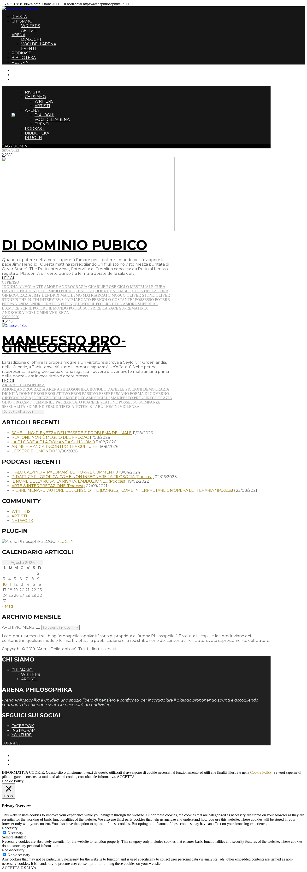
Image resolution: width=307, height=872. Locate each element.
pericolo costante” (113, 300)
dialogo (85, 291)
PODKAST (21, 53)
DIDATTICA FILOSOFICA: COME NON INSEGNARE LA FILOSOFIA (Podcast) (83, 476)
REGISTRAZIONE (27, 75)
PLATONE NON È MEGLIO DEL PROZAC (50, 437)
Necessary (15, 833)
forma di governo (149, 394)
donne (102, 291)
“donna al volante (22, 287)
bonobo (98, 389)
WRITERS (30, 25)
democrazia (156, 389)
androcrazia (73, 287)
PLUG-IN (20, 62)
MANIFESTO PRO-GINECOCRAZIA (64, 344)
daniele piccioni (19, 291)
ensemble (120, 291)
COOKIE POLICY (26, 764)
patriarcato (78, 300)
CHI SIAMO (22, 21)
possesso (144, 300)
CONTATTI (21, 70)
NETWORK (22, 520)
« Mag (7, 606)
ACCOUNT (21, 79)
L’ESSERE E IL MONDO (33, 451)
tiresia (66, 406)
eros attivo (57, 394)
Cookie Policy (261, 772)
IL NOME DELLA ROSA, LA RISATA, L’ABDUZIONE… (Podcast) (69, 481)
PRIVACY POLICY (27, 760)
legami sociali (94, 398)
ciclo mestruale (135, 287)
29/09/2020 (10, 317)
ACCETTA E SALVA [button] (19, 868)
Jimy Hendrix (45, 295)
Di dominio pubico (56, 291)
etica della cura (150, 291)
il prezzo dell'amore (54, 398)
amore (51, 287)
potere (162, 300)
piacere (91, 402)
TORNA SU (11, 743)
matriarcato (97, 295)
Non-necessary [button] (13, 850)
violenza (59, 312)
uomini (41, 312)
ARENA (18, 35)
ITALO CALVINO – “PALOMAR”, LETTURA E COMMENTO (65, 472)
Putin (66, 304)
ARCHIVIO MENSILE (21, 627)
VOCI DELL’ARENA (38, 44)
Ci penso (10, 282)
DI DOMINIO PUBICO (74, 245)
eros (39, 394)
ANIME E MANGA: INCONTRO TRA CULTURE (54, 446)
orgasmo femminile (34, 402)
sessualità (13, 406)
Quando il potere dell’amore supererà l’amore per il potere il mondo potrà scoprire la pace (80, 306)
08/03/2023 (10, 150)
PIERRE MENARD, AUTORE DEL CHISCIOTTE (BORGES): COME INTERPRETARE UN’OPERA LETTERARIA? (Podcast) (123, 490)
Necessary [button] (10, 828)
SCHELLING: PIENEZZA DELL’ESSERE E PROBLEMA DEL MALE (72, 433)
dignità (10, 394)
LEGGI (8, 278)
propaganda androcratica (31, 304)
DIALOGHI (31, 39)
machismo (71, 295)
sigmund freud (42, 406)
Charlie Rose (102, 287)
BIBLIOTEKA (24, 57)
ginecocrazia (16, 295)
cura (159, 287)
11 (9, 584)
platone (109, 402)
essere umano (114, 394)
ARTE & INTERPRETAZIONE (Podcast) (48, 486)
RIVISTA (19, 16)
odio (7, 402)
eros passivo (84, 394)
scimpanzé (149, 402)
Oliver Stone (141, 295)
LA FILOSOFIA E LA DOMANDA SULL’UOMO (53, 442)
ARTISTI (29, 30)
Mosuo (119, 295)
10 (5, 584)
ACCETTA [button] (126, 777)
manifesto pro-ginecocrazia (141, 398)
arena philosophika (67, 389)
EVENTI (28, 48)
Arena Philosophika (23, 385)
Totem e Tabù (89, 406)
